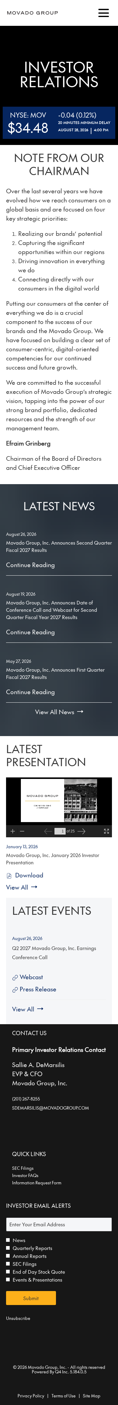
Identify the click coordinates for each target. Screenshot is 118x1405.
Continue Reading (30, 564)
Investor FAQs (33, 1175)
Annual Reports (30, 1255)
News (19, 1240)
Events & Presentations (37, 1279)
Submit (31, 1298)
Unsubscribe (18, 1318)
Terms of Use (63, 1396)
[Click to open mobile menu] (104, 13)
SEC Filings (31, 1168)
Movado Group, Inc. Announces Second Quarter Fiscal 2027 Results (59, 546)
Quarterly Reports (32, 1247)
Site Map (91, 1396)
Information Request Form (44, 1182)
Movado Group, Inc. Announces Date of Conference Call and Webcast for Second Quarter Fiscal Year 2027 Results (51, 609)
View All (17, 887)
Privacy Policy (31, 1396)
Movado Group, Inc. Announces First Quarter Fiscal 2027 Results (55, 673)
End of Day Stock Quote (39, 1271)
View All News (54, 712)
